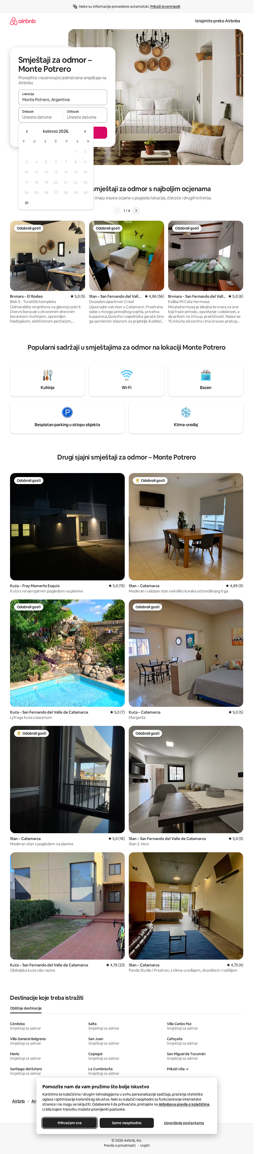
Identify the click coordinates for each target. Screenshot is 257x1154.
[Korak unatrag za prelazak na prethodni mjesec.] (27, 131)
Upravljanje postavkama (184, 1123)
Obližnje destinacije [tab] (26, 1008)
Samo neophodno (127, 1123)
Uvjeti (145, 1145)
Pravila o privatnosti (120, 1145)
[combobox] (62, 100)
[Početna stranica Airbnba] (23, 21)
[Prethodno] (117, 211)
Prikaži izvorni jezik (165, 6)
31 (26, 203)
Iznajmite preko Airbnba (217, 21)
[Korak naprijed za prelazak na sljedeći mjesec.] (84, 131)
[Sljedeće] (136, 211)
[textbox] (40, 117)
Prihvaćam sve (69, 1123)
